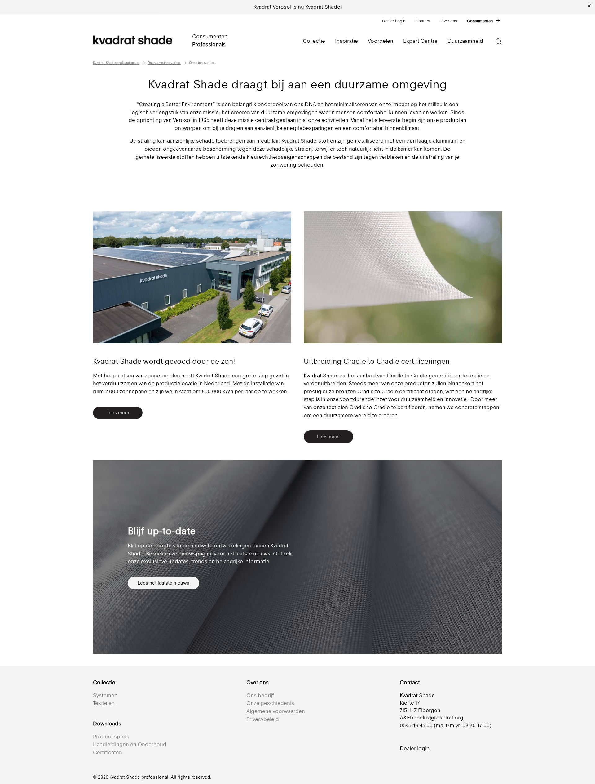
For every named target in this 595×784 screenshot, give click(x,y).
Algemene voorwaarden (275, 711)
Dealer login (415, 748)
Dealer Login (393, 21)
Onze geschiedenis (270, 703)
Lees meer (117, 412)
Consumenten (480, 21)
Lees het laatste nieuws (163, 583)
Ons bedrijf (260, 695)
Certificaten (107, 752)
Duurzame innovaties (164, 63)
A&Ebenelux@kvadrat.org (431, 718)
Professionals (209, 44)
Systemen (105, 695)
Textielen (104, 703)
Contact (422, 21)
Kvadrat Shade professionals (116, 63)
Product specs (111, 736)
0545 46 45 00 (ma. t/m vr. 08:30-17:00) (445, 725)
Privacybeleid (262, 719)
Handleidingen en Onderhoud (129, 744)
